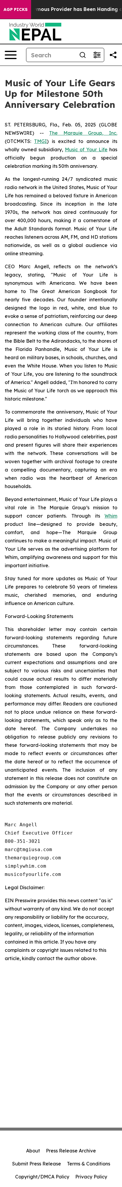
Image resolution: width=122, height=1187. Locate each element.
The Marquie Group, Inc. (83, 133)
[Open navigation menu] (11, 55)
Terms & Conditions (88, 1164)
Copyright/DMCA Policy (42, 1177)
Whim (111, 516)
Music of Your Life (86, 149)
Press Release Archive (71, 1151)
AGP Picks (16, 9)
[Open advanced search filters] (97, 55)
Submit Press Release (36, 1164)
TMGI (40, 141)
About (33, 1151)
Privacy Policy (91, 1177)
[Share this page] (113, 55)
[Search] (83, 55)
